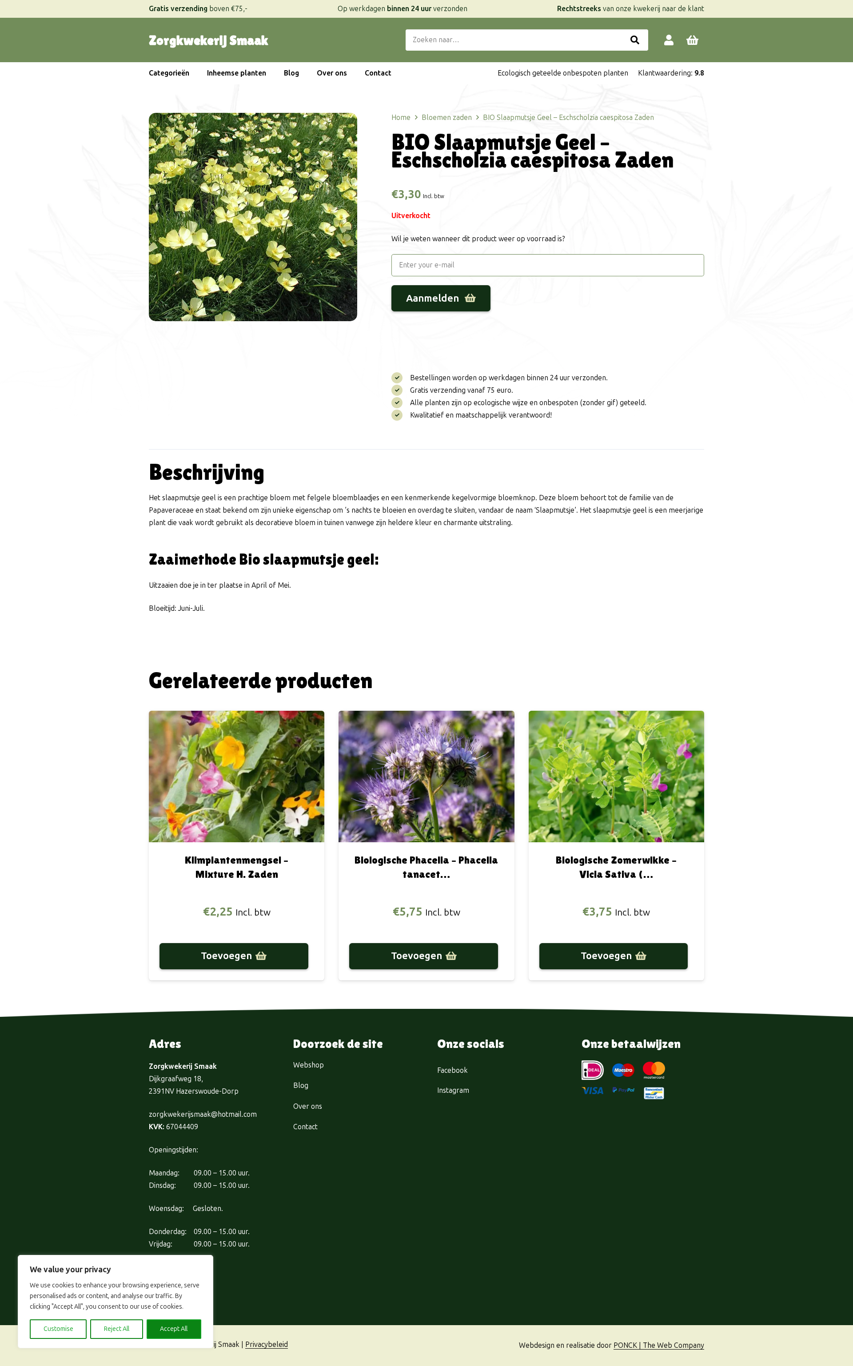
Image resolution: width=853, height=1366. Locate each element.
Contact (305, 1127)
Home (401, 117)
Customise (58, 1329)
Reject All (116, 1329)
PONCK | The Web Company (659, 1345)
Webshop (308, 1065)
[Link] (669, 39)
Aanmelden (433, 298)
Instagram (453, 1090)
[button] (193, 73)
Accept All (173, 1329)
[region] (115, 1301)
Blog (300, 1085)
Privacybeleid (266, 1344)
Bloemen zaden (447, 117)
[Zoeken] (635, 40)
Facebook (452, 1070)
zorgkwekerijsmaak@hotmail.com (203, 1114)
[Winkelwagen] (692, 40)
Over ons (307, 1106)
